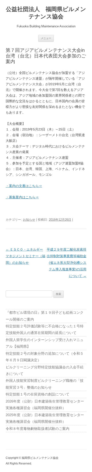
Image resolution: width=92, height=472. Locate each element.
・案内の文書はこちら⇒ (24, 186)
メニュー (46, 38)
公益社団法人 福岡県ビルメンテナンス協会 (46, 13)
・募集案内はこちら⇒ (22, 197)
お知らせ (29, 219)
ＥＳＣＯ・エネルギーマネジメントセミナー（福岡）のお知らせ (25, 256)
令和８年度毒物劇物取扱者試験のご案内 (37, 429)
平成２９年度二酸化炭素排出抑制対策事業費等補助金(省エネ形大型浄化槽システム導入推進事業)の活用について (66, 263)
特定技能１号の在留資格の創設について (37, 394)
